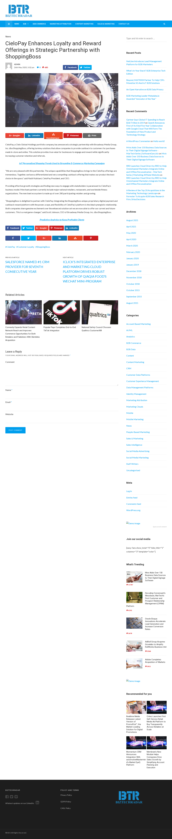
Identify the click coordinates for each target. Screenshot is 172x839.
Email (8, 402)
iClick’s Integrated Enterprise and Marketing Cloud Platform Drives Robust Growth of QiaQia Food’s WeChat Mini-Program (89, 271)
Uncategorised (133, 470)
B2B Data (130, 349)
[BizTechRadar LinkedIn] (37, 803)
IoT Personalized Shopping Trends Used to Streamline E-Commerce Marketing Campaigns (62, 163)
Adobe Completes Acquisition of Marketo (155, 660)
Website (9, 414)
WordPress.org (133, 510)
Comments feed (133, 504)
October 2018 (133, 284)
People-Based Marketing (138, 432)
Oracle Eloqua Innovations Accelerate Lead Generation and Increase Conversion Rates (155, 624)
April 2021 (131, 226)
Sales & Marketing (105, 24)
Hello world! (159, 141)
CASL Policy (65, 808)
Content (130, 355)
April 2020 (131, 239)
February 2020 (133, 252)
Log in (129, 491)
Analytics (130, 336)
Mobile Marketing (135, 419)
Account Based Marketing (138, 324)
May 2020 (131, 233)
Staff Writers (132, 464)
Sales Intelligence (134, 444)
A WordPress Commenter (138, 141)
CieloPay (11, 247)
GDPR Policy (65, 801)
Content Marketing (84, 24)
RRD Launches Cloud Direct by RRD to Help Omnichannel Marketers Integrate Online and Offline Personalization (146, 181)
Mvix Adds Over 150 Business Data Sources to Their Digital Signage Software (146, 156)
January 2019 (132, 264)
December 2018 (133, 271)
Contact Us (124, 24)
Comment (10, 362)
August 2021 (132, 220)
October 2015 (133, 290)
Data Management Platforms (139, 387)
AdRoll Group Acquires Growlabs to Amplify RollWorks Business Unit (155, 644)
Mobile (129, 413)
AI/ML (129, 330)
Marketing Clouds (134, 406)
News (16, 24)
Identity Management (136, 394)
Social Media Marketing (137, 457)
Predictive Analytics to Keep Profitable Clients (62, 219)
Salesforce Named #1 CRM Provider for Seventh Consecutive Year (27, 266)
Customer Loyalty (26, 247)
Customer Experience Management (142, 381)
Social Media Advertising (137, 451)
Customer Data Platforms (138, 375)
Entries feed (131, 497)
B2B (24, 24)
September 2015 (134, 296)
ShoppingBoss (43, 247)
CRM (128, 368)
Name (8, 390)
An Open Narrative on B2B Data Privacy (144, 89)
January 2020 (132, 258)
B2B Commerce (39, 24)
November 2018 (134, 277)
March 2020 (132, 245)
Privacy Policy (66, 795)
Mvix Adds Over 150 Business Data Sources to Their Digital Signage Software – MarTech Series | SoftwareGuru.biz (146, 150)
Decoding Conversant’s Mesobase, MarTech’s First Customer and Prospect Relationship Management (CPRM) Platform (145, 599)
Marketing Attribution (60, 24)
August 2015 (132, 303)
